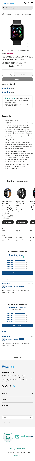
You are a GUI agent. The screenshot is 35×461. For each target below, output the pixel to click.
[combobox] (17, 8)
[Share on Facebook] (11, 84)
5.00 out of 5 (22, 255)
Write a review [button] (17, 273)
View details (7, 222)
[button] (28, 3)
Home (3, 13)
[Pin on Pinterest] (14, 84)
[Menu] (32, 3)
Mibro (3, 50)
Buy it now (18, 79)
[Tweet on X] (7, 84)
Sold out (23, 74)
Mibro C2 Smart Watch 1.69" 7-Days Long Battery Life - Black (16, 14)
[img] (6, 284)
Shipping (11, 66)
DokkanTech (9, 423)
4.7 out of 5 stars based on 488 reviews (17, 452)
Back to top (17, 357)
